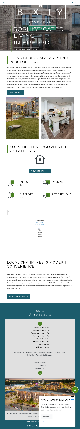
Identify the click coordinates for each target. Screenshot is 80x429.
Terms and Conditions (45, 352)
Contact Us (30, 355)
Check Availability (25, 50)
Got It (45, 421)
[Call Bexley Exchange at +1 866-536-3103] (76, 2)
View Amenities (38, 171)
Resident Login (19, 352)
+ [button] (9, 211)
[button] (73, 2)
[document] (40, 232)
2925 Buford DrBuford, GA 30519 (39, 223)
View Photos (14, 92)
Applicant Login (31, 352)
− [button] (9, 214)
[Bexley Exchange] (40, 232)
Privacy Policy (60, 352)
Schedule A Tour (17, 296)
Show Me (46, 417)
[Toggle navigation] (3, 2)
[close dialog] (72, 398)
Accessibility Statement (44, 355)
